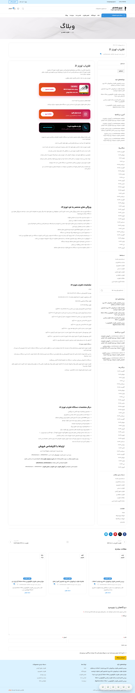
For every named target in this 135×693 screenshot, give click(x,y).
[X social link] (120, 534)
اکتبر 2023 (122, 229)
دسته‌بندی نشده (120, 259)
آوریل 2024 (121, 209)
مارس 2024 (121, 213)
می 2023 (122, 245)
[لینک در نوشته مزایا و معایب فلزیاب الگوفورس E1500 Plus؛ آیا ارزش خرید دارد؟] (27, 566)
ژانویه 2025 (121, 190)
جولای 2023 (121, 238)
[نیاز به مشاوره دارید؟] (64, 127)
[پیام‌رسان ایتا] (108, 687)
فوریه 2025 (121, 187)
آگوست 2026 (121, 152)
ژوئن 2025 (122, 174)
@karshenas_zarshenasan (43, 463)
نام (124, 637)
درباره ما (84, 681)
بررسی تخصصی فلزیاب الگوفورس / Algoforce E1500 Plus (115, 106)
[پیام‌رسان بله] (113, 687)
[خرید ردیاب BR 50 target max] (64, 89)
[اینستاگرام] (118, 687)
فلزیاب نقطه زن (65, 32)
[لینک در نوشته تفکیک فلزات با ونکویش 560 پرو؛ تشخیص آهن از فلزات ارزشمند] (67, 566)
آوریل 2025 (121, 181)
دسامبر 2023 (121, 222)
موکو (10, 690)
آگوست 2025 (121, 168)
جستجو (123, 64)
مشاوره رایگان (13, 2)
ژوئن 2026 (122, 158)
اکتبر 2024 (122, 193)
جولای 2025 (121, 171)
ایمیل (64, 637)
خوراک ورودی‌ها (120, 516)
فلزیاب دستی (121, 269)
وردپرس (122, 522)
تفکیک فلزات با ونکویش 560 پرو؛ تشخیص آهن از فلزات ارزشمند (113, 90)
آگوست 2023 (121, 235)
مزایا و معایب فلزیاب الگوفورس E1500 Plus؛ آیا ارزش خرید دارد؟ (113, 95)
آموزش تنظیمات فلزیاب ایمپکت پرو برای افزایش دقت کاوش (113, 119)
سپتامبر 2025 (121, 165)
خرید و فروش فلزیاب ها (47, 459)
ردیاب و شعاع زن (120, 262)
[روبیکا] (103, 687)
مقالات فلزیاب (121, 278)
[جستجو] (23, 9)
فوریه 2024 (121, 216)
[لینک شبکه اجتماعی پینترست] (115, 534)
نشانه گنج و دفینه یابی (118, 282)
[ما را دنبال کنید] (64, 114)
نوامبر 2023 (121, 225)
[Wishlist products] (18, 9)
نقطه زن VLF (42, 681)
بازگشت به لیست (67, 542)
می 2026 (122, 161)
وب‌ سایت (123, 645)
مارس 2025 (121, 184)
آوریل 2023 (121, 248)
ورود (123, 512)
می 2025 (122, 177)
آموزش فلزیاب (61, 467)
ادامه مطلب (108, 593)
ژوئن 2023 (122, 242)
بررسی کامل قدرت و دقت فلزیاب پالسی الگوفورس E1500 (114, 101)
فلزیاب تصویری (120, 266)
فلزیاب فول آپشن (120, 272)
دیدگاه (123, 616)
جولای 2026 (121, 155)
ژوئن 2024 (122, 206)
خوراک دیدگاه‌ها (120, 519)
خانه (73, 32)
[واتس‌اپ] (123, 687)
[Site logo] (118, 9)
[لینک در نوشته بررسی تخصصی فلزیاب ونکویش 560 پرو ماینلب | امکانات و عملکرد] (107, 566)
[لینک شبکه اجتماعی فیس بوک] (124, 534)
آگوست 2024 (121, 200)
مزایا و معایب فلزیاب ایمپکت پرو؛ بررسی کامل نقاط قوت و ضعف (113, 129)
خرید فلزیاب (53, 467)
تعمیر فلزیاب (46, 467)
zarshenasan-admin (108, 54)
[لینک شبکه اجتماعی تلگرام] (106, 534)
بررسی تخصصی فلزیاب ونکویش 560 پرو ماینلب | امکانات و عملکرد (114, 84)
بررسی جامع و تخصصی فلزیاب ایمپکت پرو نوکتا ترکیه (114, 134)
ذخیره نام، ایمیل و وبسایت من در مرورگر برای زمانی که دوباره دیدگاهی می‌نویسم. (102, 653)
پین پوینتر (43, 675)
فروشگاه (83, 671)
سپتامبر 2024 (121, 197)
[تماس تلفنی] (129, 687)
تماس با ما (83, 678)
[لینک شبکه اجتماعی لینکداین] (111, 534)
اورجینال (56, 455)
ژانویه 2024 (121, 219)
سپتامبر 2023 (121, 232)
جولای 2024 (121, 203)
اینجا (47, 451)
